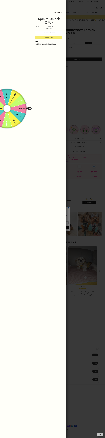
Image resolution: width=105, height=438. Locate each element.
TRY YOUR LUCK (49, 37)
